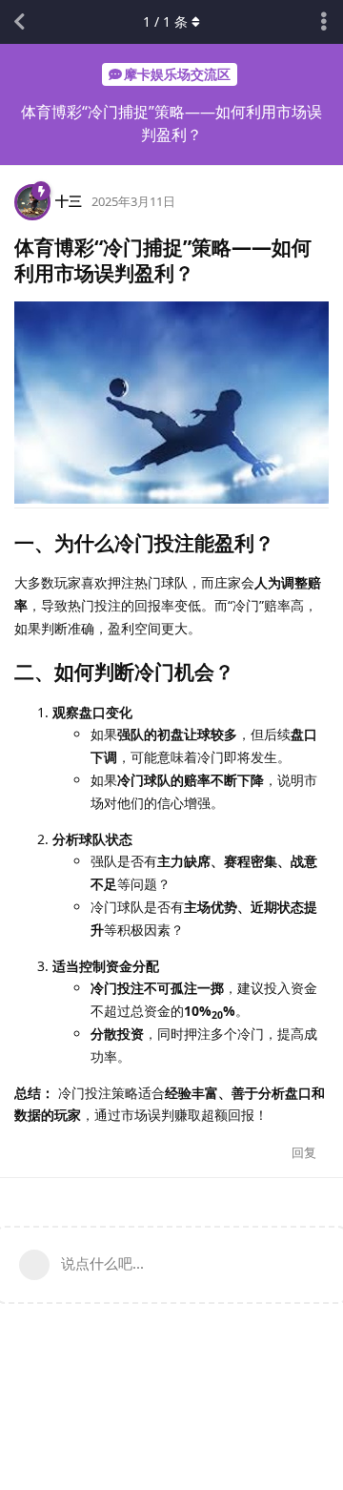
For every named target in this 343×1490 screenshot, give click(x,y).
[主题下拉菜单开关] (324, 22)
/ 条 (165, 21)
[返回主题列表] (19, 22)
